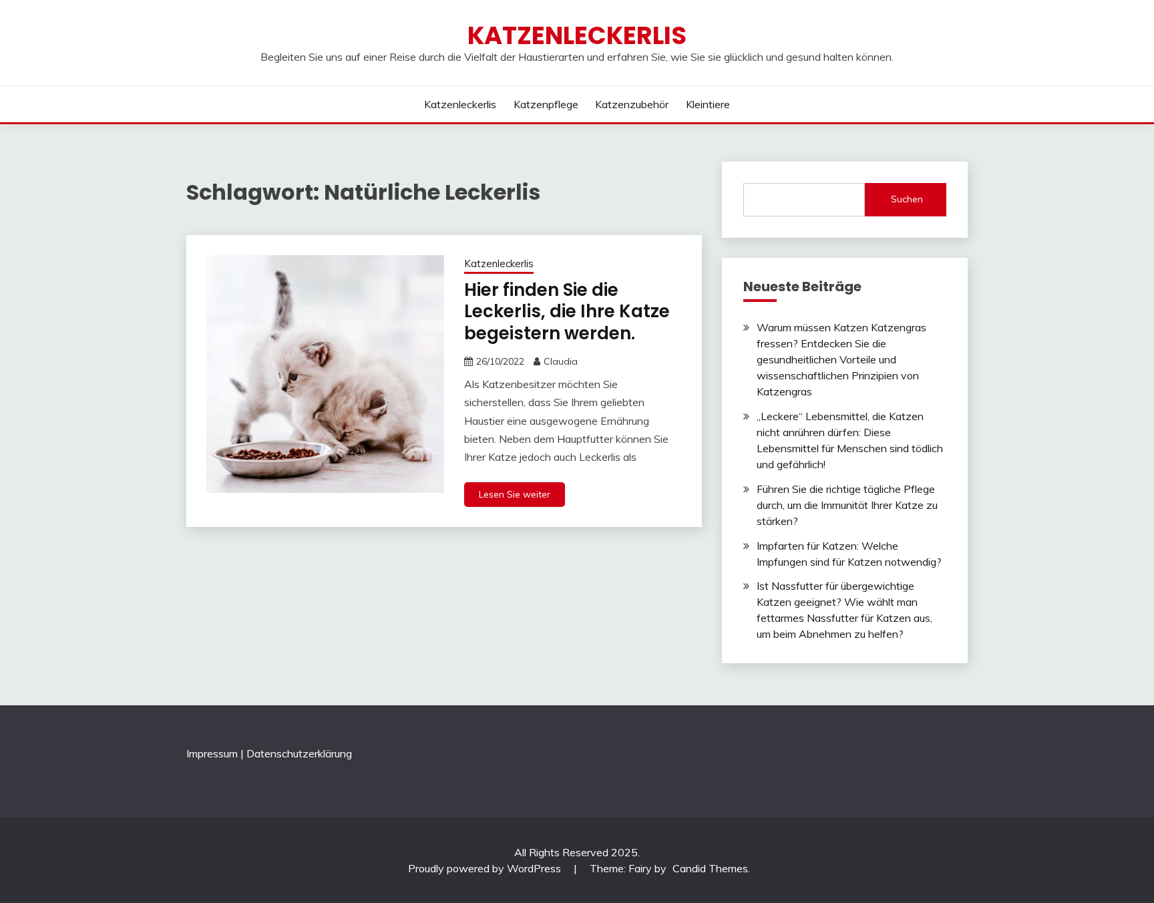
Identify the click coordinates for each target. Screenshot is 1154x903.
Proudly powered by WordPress (486, 868)
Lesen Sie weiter (514, 494)
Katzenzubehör (631, 104)
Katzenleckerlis (577, 35)
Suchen (907, 199)
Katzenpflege (546, 104)
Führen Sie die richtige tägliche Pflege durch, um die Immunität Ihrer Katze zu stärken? (847, 505)
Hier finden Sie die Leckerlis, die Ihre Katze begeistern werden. (567, 311)
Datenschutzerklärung (299, 753)
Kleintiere (708, 104)
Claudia (561, 361)
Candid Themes (710, 868)
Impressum (212, 753)
